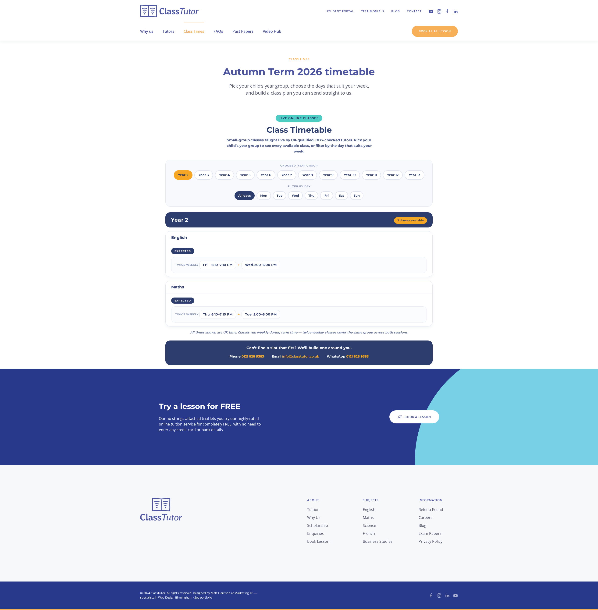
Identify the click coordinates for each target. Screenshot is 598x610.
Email (295, 356)
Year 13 (414, 175)
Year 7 (286, 175)
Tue (279, 195)
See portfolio (203, 597)
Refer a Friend (431, 509)
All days (244, 195)
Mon (263, 195)
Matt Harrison (220, 593)
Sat (341, 195)
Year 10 (350, 175)
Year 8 (307, 175)
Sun (357, 195)
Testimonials (372, 11)
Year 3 (204, 175)
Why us (146, 31)
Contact (414, 11)
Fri (326, 195)
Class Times (194, 31)
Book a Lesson (418, 417)
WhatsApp (348, 356)
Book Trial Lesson (435, 31)
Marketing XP (244, 593)
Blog (395, 11)
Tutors (168, 31)
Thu (311, 195)
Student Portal (340, 11)
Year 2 (183, 175)
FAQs (218, 31)
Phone (246, 356)
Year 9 (328, 175)
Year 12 (393, 175)
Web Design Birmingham (175, 597)
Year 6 (266, 175)
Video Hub (272, 31)
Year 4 (224, 175)
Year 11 (371, 175)
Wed (295, 195)
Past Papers (242, 31)
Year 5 (245, 175)
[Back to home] (169, 11)
